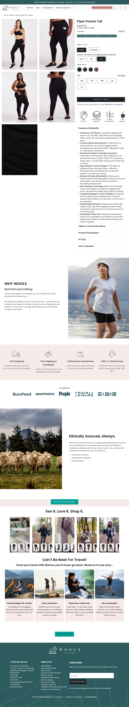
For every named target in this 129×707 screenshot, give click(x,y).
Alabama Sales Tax (48, 685)
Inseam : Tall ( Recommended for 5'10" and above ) (96, 55)
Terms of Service (74, 697)
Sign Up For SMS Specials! (51, 673)
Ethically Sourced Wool (50, 677)
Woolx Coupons (47, 680)
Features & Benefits (89, 128)
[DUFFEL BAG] (85, 70)
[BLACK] (79, 70)
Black (12, 15)
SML (92, 80)
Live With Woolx (16, 687)
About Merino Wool (48, 668)
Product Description (89, 232)
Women (30, 8)
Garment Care (16, 677)
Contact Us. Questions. (19, 666)
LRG (112, 80)
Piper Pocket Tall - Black (24, 15)
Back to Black (64, 634)
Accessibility (46, 666)
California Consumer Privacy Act (54, 687)
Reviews (80, 31)
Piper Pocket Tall (89, 21)
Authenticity (15, 684)
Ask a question (86, 246)
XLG (81, 87)
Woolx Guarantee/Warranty (21, 682)
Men (38, 8)
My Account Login (48, 682)
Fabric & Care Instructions (92, 226)
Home (6, 15)
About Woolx (46, 670)
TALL (101, 59)
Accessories (48, 8)
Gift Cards (14, 680)
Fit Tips (82, 239)
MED (102, 80)
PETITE (82, 59)
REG (91, 59)
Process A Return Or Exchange (22, 668)
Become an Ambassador (51, 689)
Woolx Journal (46, 675)
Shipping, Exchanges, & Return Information (22, 671)
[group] (101, 116)
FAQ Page (14, 675)
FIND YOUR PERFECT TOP (102, 8)
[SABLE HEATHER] (96, 70)
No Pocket (94, 50)
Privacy (59, 697)
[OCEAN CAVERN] (91, 70)
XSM (81, 80)
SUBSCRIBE (78, 681)
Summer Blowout (63, 8)
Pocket (81, 50)
